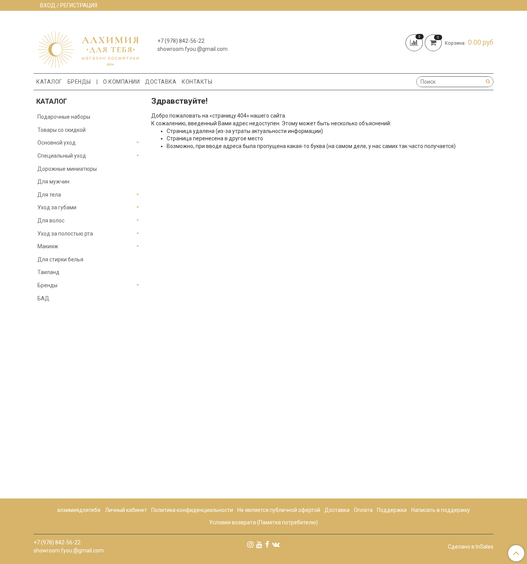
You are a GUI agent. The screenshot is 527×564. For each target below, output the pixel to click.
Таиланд (48, 272)
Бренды (79, 82)
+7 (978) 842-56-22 (180, 41)
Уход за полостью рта (65, 234)
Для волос (50, 220)
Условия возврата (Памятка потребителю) (263, 522)
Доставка (160, 82)
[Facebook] (267, 544)
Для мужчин (53, 181)
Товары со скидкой (61, 130)
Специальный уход (61, 156)
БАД (43, 298)
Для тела (49, 195)
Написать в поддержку (440, 510)
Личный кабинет (126, 510)
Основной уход (56, 143)
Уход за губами (56, 207)
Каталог (49, 82)
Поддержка (392, 510)
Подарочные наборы (63, 117)
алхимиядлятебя (78, 510)
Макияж (47, 246)
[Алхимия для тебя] (86, 44)
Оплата (363, 510)
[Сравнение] (415, 42)
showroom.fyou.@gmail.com (192, 49)
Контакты (197, 82)
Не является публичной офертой (278, 510)
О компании (121, 82)
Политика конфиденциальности (192, 510)
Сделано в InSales (470, 546)
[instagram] (250, 544)
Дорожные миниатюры (67, 169)
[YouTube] (259, 544)
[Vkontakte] (276, 544)
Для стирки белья (60, 259)
